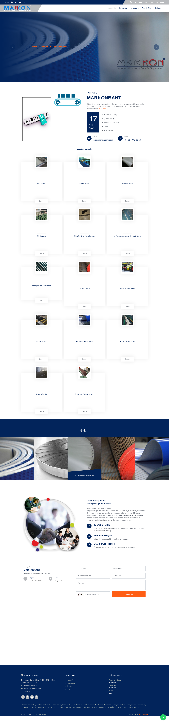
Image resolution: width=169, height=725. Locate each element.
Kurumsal (123, 8)
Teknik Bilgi (146, 8)
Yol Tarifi (27, 706)
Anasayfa (112, 8)
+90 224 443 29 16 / (141, 2)
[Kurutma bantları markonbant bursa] (85, 467)
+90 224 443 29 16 (35, 595)
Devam (41, 215)
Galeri (84, 444)
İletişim (158, 8)
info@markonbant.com (62, 595)
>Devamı (102, 123)
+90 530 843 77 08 (157, 2)
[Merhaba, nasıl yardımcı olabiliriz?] (163, 717)
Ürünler (134, 8)
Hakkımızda (71, 697)
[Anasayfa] (18, 8)
